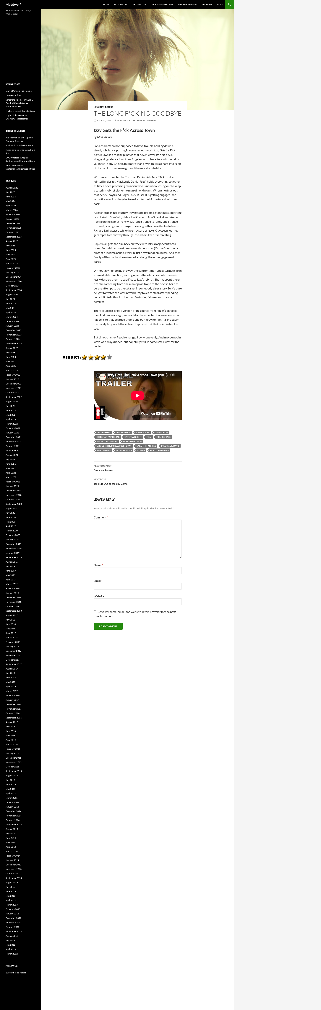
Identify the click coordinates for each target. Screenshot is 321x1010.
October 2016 (13, 713)
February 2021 (13, 481)
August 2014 (12, 829)
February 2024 (13, 321)
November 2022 (14, 388)
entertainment (133, 437)
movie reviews (124, 450)
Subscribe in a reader (16, 972)
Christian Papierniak (108, 437)
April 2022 (11, 419)
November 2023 (14, 334)
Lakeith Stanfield (146, 446)
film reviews (164, 437)
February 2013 (13, 909)
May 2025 (10, 254)
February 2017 (13, 695)
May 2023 (10, 361)
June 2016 (11, 731)
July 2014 (10, 833)
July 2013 (10, 886)
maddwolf (123, 120)
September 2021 (14, 450)
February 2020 (13, 535)
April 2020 (11, 526)
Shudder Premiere (187, 4)
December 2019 (13, 544)
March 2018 (12, 637)
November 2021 (14, 441)
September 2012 (14, 931)
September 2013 (14, 878)
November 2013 (14, 869)
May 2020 (10, 521)
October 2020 (13, 499)
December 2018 (13, 597)
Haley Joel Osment (107, 441)
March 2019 (12, 584)
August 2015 (12, 775)
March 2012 (12, 953)
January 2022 (12, 432)
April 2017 (11, 686)
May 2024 (10, 308)
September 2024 (14, 290)
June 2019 (11, 570)
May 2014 (10, 842)
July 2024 (10, 299)
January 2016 (12, 753)
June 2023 (11, 357)
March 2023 (12, 370)
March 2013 (12, 904)
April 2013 (11, 900)
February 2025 (13, 267)
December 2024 (13, 276)
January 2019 (12, 593)
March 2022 (12, 423)
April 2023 (11, 365)
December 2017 (13, 650)
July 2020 (10, 512)
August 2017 (12, 668)
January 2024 (12, 325)
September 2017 (14, 664)
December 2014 (13, 811)
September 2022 (14, 397)
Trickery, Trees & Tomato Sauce (20, 110)
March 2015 (12, 797)
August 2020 (12, 508)
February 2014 (13, 855)
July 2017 (10, 673)
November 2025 (14, 227)
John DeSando (13, 165)
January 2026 (12, 218)
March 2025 (12, 263)
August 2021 (12, 455)
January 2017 (12, 699)
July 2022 (10, 406)
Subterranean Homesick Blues (20, 161)
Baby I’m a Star (26, 145)
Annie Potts (142, 432)
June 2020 (11, 517)
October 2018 (13, 606)
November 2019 (14, 548)
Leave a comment (146, 120)
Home (106, 4)
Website (99, 596)
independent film (132, 441)
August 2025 (12, 241)
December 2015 (13, 757)
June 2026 (11, 196)
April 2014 (11, 846)
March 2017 (12, 691)
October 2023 (13, 339)
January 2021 (12, 486)
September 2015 (14, 771)
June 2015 (11, 784)
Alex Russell (104, 432)
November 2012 (14, 922)
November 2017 (14, 655)
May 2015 (10, 789)
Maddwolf (13, 4)
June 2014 (11, 838)
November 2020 (14, 495)
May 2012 (10, 944)
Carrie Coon (161, 432)
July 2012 (10, 940)
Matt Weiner (104, 450)
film (149, 437)
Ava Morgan (11, 137)
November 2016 (14, 708)
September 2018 (14, 610)
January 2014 (12, 860)
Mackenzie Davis (170, 446)
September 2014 (14, 824)
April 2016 (11, 740)
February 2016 (13, 748)
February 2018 (13, 642)
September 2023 (14, 343)
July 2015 (10, 780)
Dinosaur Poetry (103, 468)
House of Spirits (13, 95)
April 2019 (11, 579)
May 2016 (10, 735)
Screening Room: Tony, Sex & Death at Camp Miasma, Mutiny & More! (19, 103)
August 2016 (12, 722)
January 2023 (12, 379)
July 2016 (10, 726)
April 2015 (11, 793)
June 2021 (11, 463)
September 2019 (14, 557)
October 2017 (13, 659)
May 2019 (10, 575)
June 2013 (11, 891)
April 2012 (11, 949)
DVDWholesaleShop (16, 157)
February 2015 (13, 802)
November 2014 (14, 815)
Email (98, 580)
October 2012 (13, 927)
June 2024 (11, 303)
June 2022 (11, 410)
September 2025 (14, 236)
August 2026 (12, 187)
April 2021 (11, 472)
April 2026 (11, 205)
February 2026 (13, 214)
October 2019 (13, 552)
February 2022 (13, 428)
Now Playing (121, 4)
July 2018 (10, 619)
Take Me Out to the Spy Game (110, 481)
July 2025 (10, 245)
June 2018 (11, 624)
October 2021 (13, 446)
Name (98, 565)
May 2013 (10, 895)
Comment (101, 517)
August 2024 (12, 294)
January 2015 (12, 806)
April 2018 (11, 633)
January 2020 (12, 539)
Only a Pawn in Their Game (19, 90)
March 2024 (12, 316)
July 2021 (10, 459)
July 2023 (10, 352)
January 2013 (12, 913)
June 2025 (11, 250)
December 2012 (13, 918)
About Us (207, 4)
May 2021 (10, 468)
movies (141, 450)
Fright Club (139, 4)
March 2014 (12, 851)
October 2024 (13, 285)
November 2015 (14, 762)
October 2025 (13, 232)
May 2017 (10, 682)
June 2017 (11, 677)
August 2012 (12, 935)
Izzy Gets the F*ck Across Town (114, 446)
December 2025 (13, 223)
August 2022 (12, 401)
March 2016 (12, 744)
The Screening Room (162, 4)
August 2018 (12, 615)
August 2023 (12, 348)
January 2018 (12, 646)
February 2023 (13, 374)
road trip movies (159, 450)
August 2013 (12, 882)
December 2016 (13, 704)
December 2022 (13, 383)
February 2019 (13, 588)
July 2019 (10, 566)
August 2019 (12, 561)
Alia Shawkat (123, 432)
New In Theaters (103, 107)
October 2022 (13, 392)
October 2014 (13, 820)
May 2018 (10, 628)
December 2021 (13, 437)
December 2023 (13, 330)
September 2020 (14, 503)
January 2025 (12, 272)
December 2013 (13, 864)
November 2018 (14, 601)
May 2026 (10, 201)
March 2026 (12, 210)
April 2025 (11, 259)
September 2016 (14, 717)
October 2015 (13, 766)
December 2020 (13, 490)
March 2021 (12, 477)
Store (220, 4)
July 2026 (10, 192)
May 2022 (10, 414)
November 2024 (14, 281)
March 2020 (12, 530)
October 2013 (13, 873)
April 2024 (11, 312)
